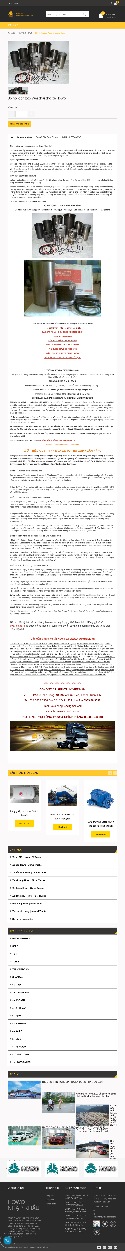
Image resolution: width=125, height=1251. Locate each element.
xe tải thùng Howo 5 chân (47, 659)
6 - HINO (16, 1015)
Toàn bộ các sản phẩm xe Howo (23, 669)
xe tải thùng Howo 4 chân (25, 659)
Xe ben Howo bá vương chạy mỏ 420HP (85, 648)
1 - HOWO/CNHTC (21, 1062)
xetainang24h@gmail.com (105, 1216)
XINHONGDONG (20, 969)
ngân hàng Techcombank (101, 611)
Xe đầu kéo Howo (95, 653)
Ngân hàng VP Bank (81, 611)
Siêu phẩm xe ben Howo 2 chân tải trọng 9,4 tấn (52, 651)
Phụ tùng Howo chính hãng (94, 664)
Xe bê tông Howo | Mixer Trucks (28, 880)
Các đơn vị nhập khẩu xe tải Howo (33, 672)
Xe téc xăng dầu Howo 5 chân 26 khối (87, 661)
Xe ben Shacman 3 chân (29, 664)
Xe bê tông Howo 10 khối (54, 653)
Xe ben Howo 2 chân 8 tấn (57, 648)
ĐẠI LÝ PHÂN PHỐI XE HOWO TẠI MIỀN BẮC (74, 1203)
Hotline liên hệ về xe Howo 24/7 (93, 674)
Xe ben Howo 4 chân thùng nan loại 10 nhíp (58, 646)
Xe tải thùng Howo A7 (88, 656)
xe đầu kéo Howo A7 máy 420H (42, 656)
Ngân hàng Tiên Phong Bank (60, 611)
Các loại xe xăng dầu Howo (70, 659)
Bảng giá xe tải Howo (70, 674)
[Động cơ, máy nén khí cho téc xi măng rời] (62, 795)
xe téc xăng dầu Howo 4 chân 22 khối (55, 661)
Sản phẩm (50, 1199)
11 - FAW (16, 984)
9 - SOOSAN (18, 1000)
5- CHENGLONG (20, 1054)
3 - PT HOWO (19, 1046)
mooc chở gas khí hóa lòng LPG (83, 667)
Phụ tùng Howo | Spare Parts (27, 903)
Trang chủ (50, 1195)
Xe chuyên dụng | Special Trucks (29, 911)
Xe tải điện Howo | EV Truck (26, 857)
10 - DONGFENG (20, 992)
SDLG (15, 946)
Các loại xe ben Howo (19, 643)
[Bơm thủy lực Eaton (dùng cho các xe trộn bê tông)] (100, 799)
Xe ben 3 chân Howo (38, 643)
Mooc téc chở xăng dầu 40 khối (56, 667)
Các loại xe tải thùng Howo (67, 656)
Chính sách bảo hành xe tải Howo (63, 672)
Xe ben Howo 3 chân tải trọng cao (62, 643)
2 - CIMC (16, 1038)
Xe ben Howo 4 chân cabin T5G (31, 648)
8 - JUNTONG (19, 1023)
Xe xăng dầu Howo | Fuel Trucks (29, 895)
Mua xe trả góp (71, 137)
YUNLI (15, 961)
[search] (110, 3)
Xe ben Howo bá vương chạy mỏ (86, 651)
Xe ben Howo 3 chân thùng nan (90, 643)
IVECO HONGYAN (21, 938)
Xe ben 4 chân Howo (86, 646)
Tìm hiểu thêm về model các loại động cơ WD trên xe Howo (67, 323)
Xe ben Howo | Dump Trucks (27, 864)
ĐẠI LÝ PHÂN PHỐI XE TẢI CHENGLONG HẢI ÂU (76, 1223)
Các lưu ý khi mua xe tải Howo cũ (92, 672)
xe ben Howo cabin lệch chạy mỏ (29, 653)
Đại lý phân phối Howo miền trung (80, 669)
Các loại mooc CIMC (105, 667)
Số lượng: (12, 107)
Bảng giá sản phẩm (47, 137)
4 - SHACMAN (19, 1007)
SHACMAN (17, 977)
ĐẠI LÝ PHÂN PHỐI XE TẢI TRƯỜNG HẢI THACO (76, 1230)
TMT (14, 953)
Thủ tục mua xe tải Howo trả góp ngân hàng (41, 674)
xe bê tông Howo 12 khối (76, 653)
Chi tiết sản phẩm (21, 137)
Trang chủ (11, 33)
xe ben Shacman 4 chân (50, 664)
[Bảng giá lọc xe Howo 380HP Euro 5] (24, 794)
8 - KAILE (17, 1031)
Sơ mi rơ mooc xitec (22, 918)
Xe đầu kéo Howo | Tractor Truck (29, 872)
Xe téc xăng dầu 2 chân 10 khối (96, 659)
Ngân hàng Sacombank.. (20, 613)
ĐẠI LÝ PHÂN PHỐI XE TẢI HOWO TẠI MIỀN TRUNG (76, 1210)
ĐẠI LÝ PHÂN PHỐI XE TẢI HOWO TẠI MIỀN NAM (76, 1216)
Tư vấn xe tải (51, 1203)
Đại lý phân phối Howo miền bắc (51, 669)
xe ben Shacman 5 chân (71, 664)
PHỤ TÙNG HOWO (25, 33)
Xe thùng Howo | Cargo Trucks (28, 887)
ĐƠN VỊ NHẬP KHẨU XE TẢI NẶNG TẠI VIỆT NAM (76, 1196)
